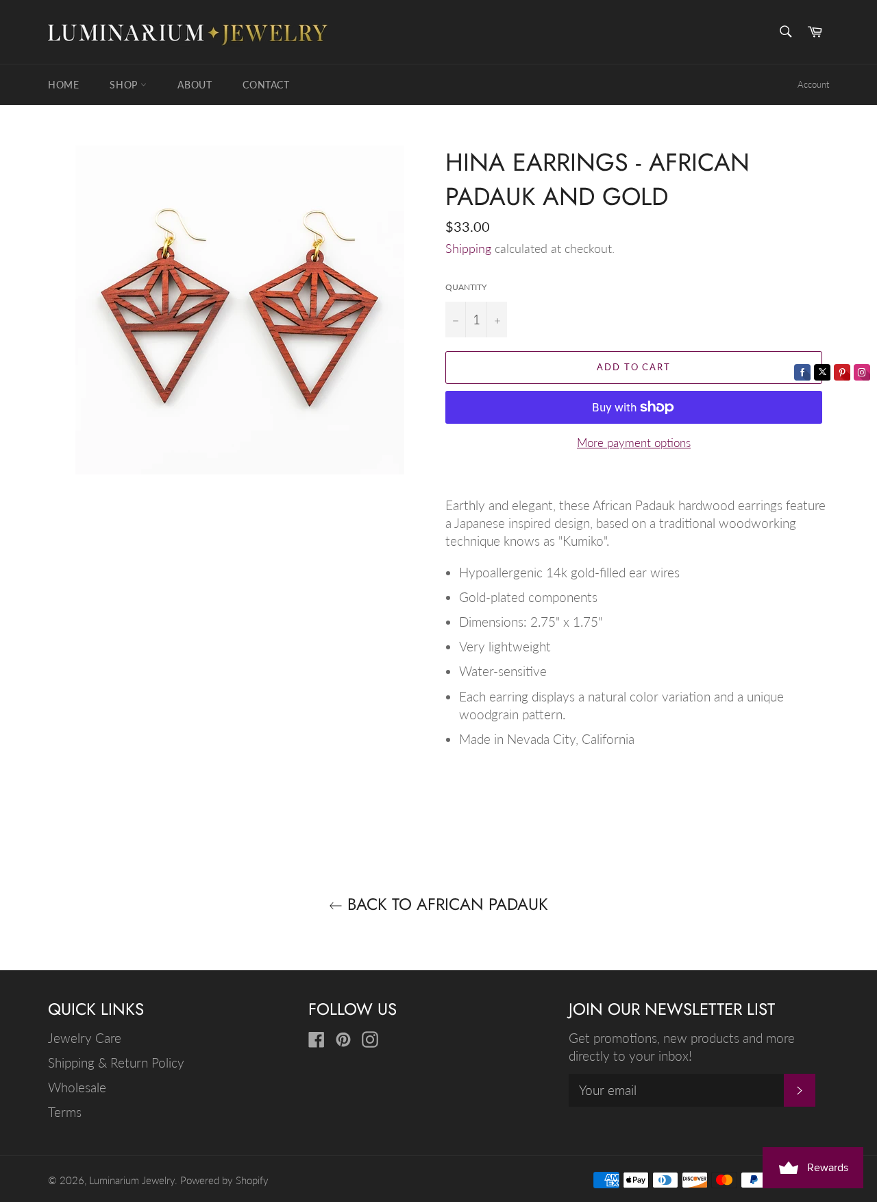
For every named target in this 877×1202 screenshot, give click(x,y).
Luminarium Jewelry (132, 1180)
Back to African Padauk (445, 904)
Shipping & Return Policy (116, 1062)
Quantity (465, 287)
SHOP (125, 85)
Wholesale (77, 1087)
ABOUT (194, 85)
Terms (65, 1112)
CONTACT (266, 85)
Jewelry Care (84, 1038)
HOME (63, 85)
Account (813, 84)
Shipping (468, 248)
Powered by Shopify (224, 1180)
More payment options (634, 442)
